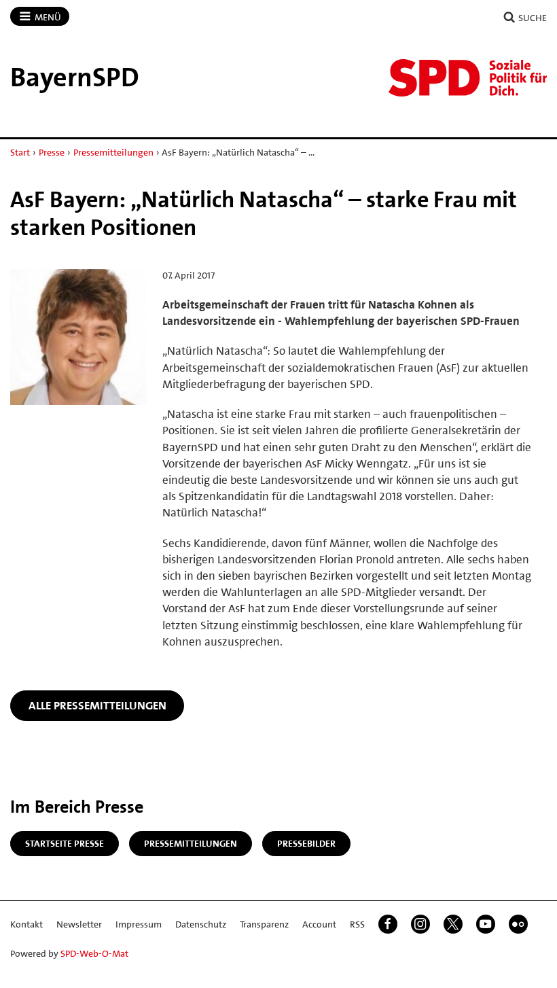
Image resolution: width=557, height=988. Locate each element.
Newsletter (79, 924)
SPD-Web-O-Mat (94, 953)
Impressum (138, 924)
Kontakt (26, 924)
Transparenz (264, 924)
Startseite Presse (64, 843)
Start (20, 152)
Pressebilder (306, 843)
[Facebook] (387, 924)
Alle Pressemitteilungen (97, 705)
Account (319, 924)
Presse (52, 152)
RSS (357, 924)
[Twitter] (453, 924)
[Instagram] (420, 924)
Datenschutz (200, 924)
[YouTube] (485, 924)
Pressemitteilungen (113, 152)
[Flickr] (518, 924)
